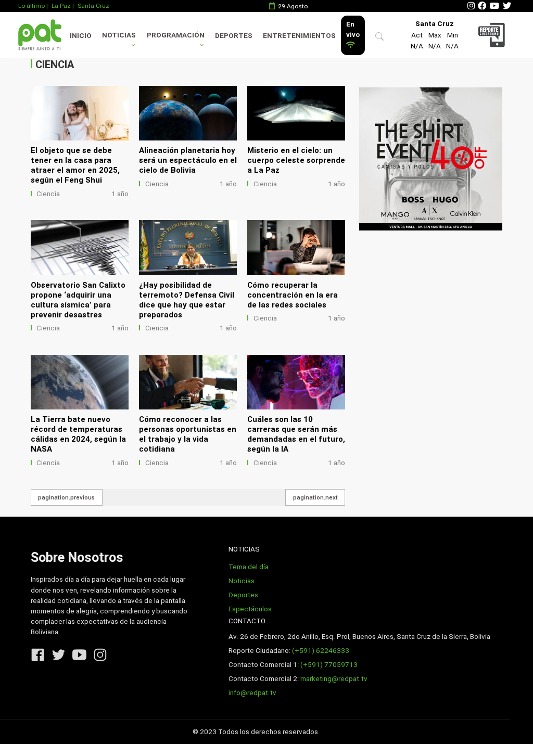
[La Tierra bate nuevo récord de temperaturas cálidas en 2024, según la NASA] (80, 382)
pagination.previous (66, 497)
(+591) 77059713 (329, 665)
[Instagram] (471, 6)
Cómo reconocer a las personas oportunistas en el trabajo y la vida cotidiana (187, 434)
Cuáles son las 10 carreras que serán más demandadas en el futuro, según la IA (296, 434)
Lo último (31, 5)
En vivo (353, 29)
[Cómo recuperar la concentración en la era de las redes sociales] (296, 247)
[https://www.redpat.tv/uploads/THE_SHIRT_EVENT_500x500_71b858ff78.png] (430, 158)
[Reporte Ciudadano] (493, 34)
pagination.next (315, 497)
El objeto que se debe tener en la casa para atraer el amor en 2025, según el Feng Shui (75, 165)
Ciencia (48, 194)
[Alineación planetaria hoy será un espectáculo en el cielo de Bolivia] (188, 113)
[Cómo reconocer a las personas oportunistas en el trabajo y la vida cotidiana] (188, 382)
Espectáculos (250, 609)
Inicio (81, 36)
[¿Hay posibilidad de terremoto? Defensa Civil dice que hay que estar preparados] (188, 247)
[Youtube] (494, 6)
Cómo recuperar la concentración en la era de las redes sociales (292, 295)
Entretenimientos (299, 36)
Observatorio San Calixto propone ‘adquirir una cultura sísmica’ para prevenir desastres (78, 299)
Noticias (119, 35)
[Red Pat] (39, 34)
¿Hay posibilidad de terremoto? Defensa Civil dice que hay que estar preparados (186, 299)
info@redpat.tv (252, 693)
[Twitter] (507, 6)
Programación (176, 35)
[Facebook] (482, 6)
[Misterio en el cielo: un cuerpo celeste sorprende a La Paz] (296, 113)
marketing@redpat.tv (333, 679)
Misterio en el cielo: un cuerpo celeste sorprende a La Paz (296, 160)
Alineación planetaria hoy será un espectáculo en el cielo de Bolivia (188, 160)
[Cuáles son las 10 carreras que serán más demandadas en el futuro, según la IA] (296, 382)
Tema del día (249, 567)
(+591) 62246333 (320, 651)
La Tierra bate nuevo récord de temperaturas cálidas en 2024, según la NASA (78, 434)
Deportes (233, 36)
